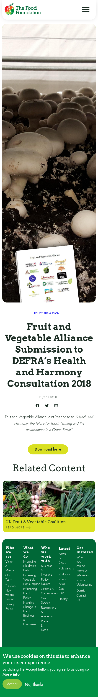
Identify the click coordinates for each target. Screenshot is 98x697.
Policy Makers (45, 581)
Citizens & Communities (49, 591)
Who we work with (46, 554)
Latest (64, 549)
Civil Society (45, 600)
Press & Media (45, 625)
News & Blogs (62, 558)
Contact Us (81, 597)
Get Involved (85, 550)
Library (63, 599)
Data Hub (61, 591)
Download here (48, 449)
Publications (66, 568)
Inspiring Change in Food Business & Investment (29, 613)
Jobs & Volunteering (84, 582)
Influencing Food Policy (30, 593)
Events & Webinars (83, 573)
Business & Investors (46, 570)
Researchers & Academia (48, 611)
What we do (28, 552)
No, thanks (34, 684)
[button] (86, 10)
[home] (22, 9)
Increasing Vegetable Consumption (31, 579)
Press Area (62, 581)
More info (11, 674)
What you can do (81, 561)
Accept (12, 684)
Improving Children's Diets (29, 565)
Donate (81, 590)
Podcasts (64, 574)
